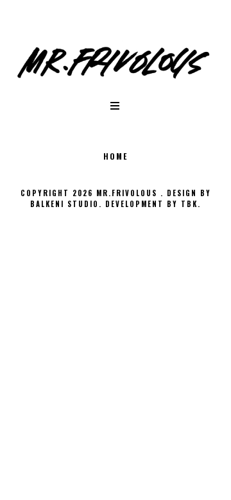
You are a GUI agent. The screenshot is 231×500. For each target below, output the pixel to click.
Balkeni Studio (64, 204)
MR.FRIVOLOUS (128, 193)
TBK (189, 204)
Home (115, 156)
